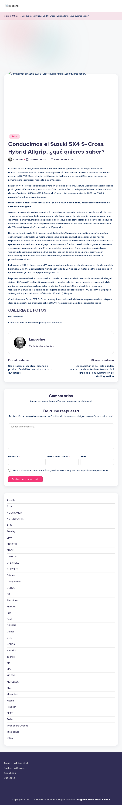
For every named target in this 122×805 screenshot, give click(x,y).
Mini (9, 688)
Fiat (9, 613)
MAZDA (11, 675)
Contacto (9, 777)
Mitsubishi (12, 694)
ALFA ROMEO (14, 512)
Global (10, 631)
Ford (9, 619)
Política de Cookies (14, 768)
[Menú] (116, 6)
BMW (9, 537)
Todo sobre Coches (17, 725)
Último (14, 136)
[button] (41, 345)
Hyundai (11, 650)
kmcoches (37, 339)
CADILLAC (12, 556)
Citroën (11, 575)
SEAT (10, 713)
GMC (9, 638)
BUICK (10, 550)
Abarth (11, 500)
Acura (10, 506)
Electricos (12, 600)
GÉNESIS (11, 625)
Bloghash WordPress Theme (93, 799)
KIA (8, 663)
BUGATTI (12, 544)
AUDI (9, 525)
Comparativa (14, 581)
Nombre (14, 456)
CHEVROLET (14, 562)
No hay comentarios (63, 159)
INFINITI (11, 656)
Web (83, 456)
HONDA (11, 644)
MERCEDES (13, 681)
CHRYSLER (12, 569)
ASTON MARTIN (15, 519)
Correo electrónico (57, 456)
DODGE (11, 588)
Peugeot (11, 706)
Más (9, 669)
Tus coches (13, 731)
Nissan (10, 700)
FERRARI (11, 606)
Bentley (11, 531)
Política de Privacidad (16, 763)
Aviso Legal (10, 773)
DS (8, 594)
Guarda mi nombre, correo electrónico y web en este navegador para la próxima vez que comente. (61, 470)
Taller (10, 719)
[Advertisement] (61, 44)
